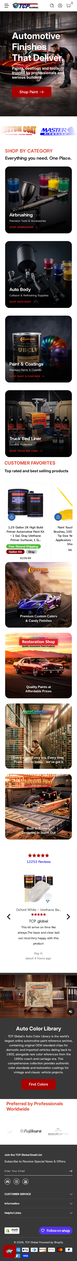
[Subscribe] (69, 1171)
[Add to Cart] (11, 517)
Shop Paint (28, 91)
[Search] (52, 5)
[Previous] (9, 916)
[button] (52, 5)
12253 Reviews (39, 861)
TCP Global (31, 1242)
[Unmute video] (70, 1011)
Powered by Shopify (51, 1242)
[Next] (68, 916)
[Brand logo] (43, 130)
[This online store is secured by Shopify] (11, 1230)
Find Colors (38, 1084)
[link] (38, 1132)
